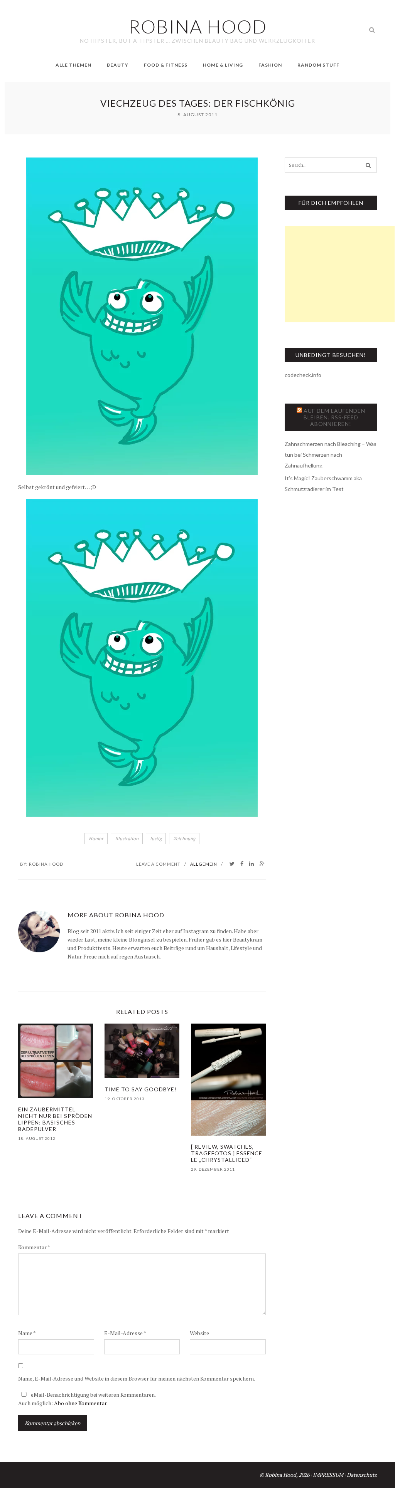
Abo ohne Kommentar (80, 1403)
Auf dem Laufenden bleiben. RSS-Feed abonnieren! (334, 417)
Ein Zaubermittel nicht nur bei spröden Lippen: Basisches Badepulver (55, 1119)
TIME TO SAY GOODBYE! (141, 1089)
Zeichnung (184, 838)
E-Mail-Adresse (125, 1333)
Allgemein (203, 863)
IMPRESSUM (328, 1474)
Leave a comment (158, 863)
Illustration (126, 838)
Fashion (270, 65)
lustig (156, 838)
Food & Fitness (165, 65)
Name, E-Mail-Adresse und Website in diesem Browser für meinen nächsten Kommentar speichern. (136, 1378)
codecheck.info (303, 375)
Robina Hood (46, 863)
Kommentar (34, 1247)
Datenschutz (362, 1474)
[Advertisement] (340, 274)
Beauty (117, 65)
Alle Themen (73, 65)
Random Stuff (318, 65)
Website (199, 1333)
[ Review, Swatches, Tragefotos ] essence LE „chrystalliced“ (226, 1153)
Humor (96, 838)
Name (27, 1333)
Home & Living (223, 65)
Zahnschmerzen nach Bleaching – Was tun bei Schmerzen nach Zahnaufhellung (330, 455)
